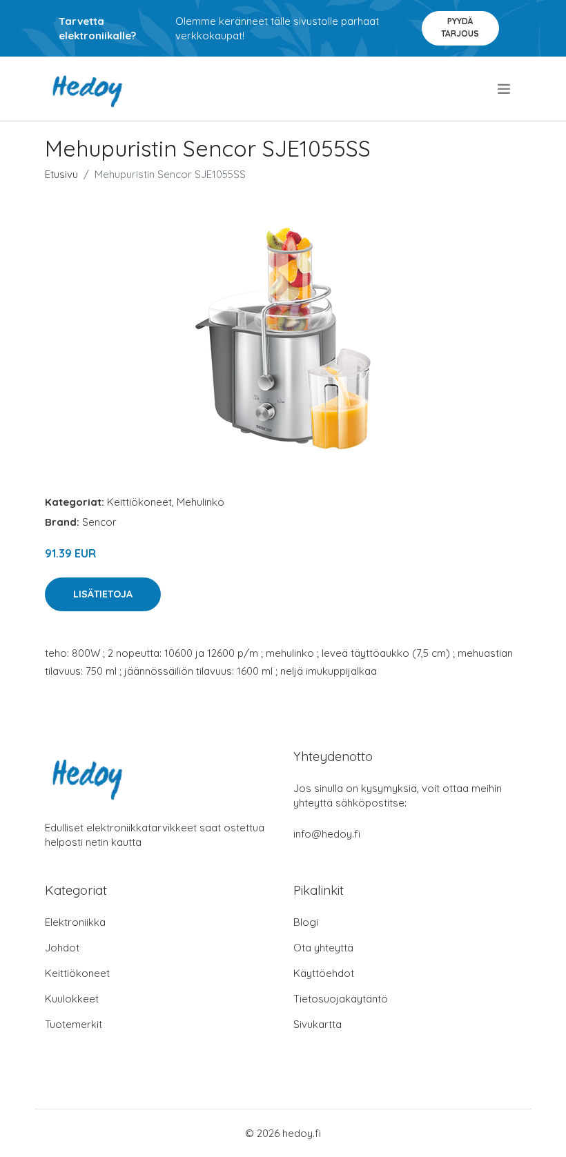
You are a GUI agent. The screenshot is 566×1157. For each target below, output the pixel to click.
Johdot (62, 947)
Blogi (305, 922)
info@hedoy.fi (326, 833)
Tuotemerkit (73, 1024)
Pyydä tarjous (460, 27)
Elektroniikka (75, 922)
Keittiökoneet (139, 501)
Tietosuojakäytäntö (340, 998)
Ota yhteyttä (323, 947)
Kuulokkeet (72, 998)
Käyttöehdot (323, 973)
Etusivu (61, 174)
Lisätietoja (103, 594)
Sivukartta (317, 1024)
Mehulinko (200, 501)
